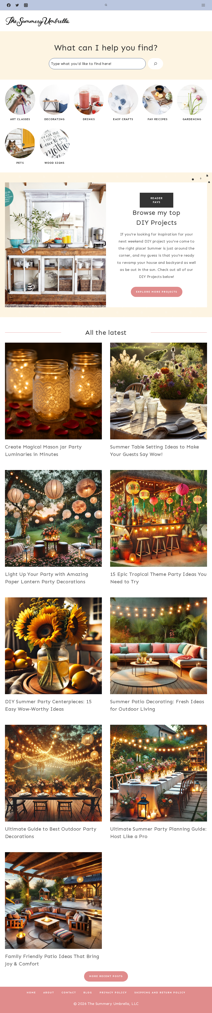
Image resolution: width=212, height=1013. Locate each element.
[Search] (155, 63)
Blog (87, 992)
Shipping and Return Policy (160, 992)
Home (31, 992)
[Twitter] (17, 5)
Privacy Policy (113, 992)
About (48, 992)
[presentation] (53, 391)
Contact (68, 992)
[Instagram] (26, 5)
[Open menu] (203, 5)
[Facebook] (8, 5)
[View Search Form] (106, 5)
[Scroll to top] (202, 997)
